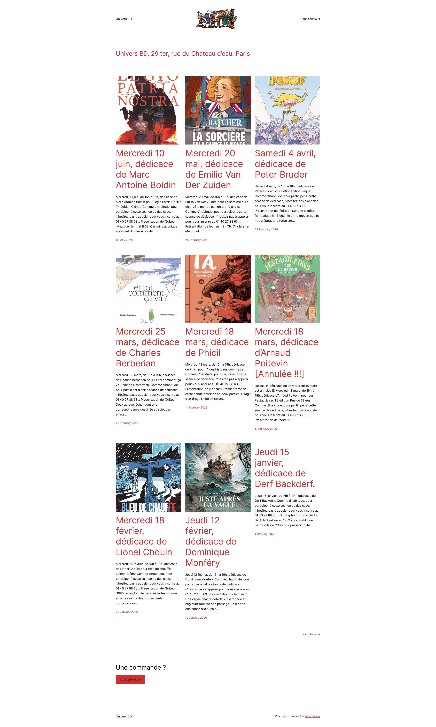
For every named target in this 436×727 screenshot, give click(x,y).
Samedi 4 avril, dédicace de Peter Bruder (285, 164)
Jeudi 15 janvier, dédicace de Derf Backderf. (285, 468)
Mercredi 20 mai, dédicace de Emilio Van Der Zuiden (214, 169)
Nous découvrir (310, 18)
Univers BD (124, 19)
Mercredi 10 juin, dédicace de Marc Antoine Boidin (146, 169)
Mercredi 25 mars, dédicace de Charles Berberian (147, 347)
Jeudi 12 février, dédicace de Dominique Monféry (210, 541)
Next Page (311, 634)
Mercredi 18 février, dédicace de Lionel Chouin (144, 536)
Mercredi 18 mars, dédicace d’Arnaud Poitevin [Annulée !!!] (286, 352)
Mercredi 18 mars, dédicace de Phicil (217, 342)
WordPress (312, 716)
